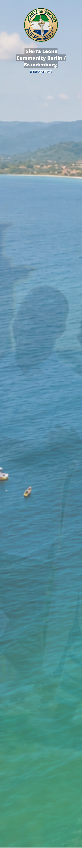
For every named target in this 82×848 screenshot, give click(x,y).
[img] (41, 424)
